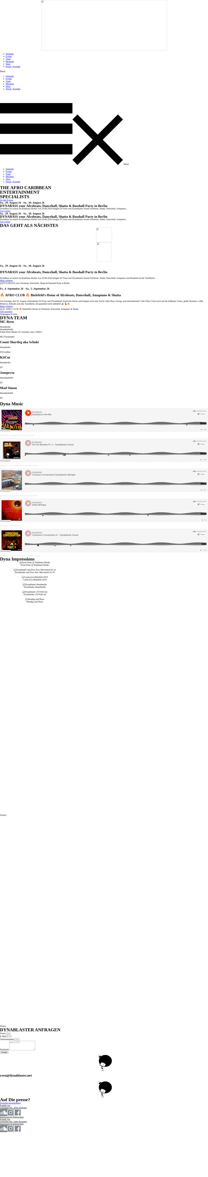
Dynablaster (4, 435)
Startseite (10, 54)
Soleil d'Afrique (14, 526)
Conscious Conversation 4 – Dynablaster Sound (24, 556)
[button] (104, 71)
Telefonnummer (7, 1039)
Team (8, 59)
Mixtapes (10, 61)
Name (3, 1033)
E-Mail (3, 1036)
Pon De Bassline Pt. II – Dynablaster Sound (23, 465)
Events (9, 56)
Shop (8, 64)
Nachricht (4, 1049)
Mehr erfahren (6, 280)
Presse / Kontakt (13, 66)
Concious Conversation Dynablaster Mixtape (23, 495)
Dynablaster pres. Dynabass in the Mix (21, 435)
